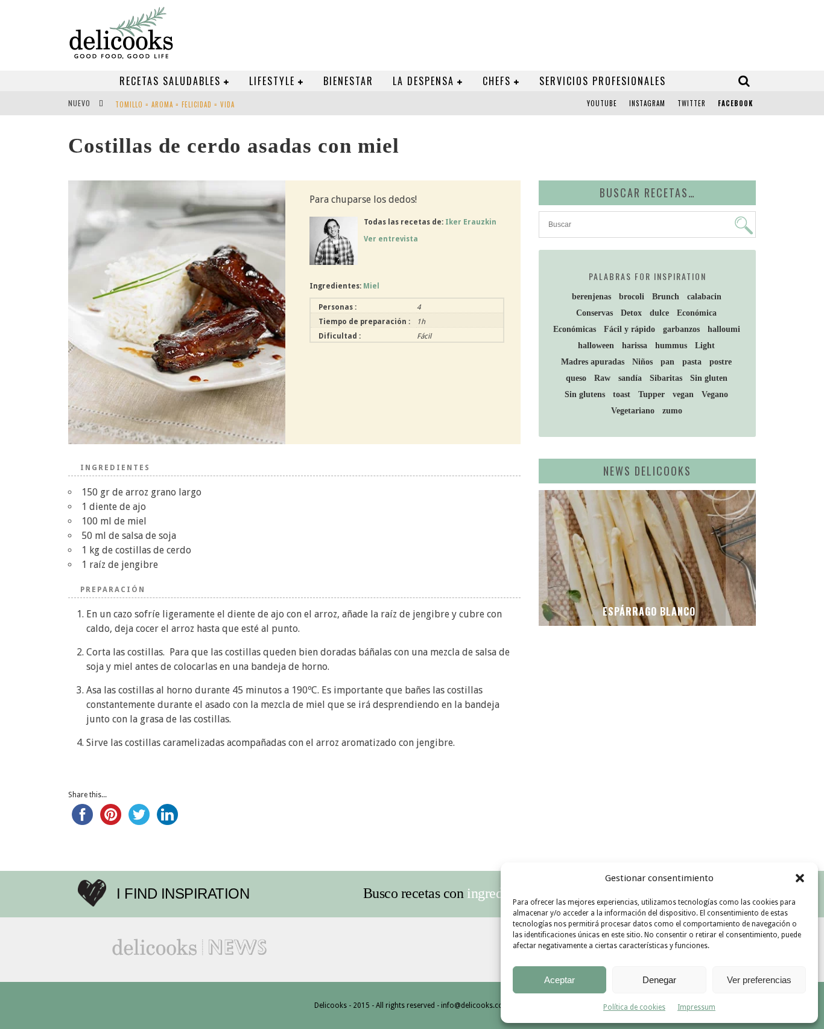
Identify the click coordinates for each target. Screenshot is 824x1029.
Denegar (659, 980)
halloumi (724, 329)
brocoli (631, 296)
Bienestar (348, 81)
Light (705, 345)
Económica (697, 312)
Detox (631, 312)
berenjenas (591, 296)
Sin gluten (708, 378)
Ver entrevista (391, 239)
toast (621, 394)
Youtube (602, 103)
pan (667, 361)
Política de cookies (634, 1007)
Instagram (647, 103)
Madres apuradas (592, 361)
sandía (630, 378)
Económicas (574, 329)
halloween (596, 345)
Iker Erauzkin (470, 222)
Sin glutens (585, 394)
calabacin (704, 296)
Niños (642, 361)
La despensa (423, 81)
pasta (692, 361)
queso (576, 378)
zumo (672, 410)
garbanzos (681, 329)
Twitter (691, 103)
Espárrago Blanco (648, 611)
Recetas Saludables (170, 81)
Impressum (696, 1007)
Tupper (651, 394)
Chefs (497, 81)
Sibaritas (666, 378)
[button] (800, 878)
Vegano (715, 394)
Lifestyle (272, 81)
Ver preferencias (759, 980)
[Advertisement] (644, 728)
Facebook (735, 103)
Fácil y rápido (629, 329)
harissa (634, 345)
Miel (371, 286)
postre (720, 361)
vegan (683, 394)
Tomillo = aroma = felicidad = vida (175, 104)
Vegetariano (632, 410)
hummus (671, 345)
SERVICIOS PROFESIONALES (602, 81)
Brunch (665, 296)
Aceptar (559, 980)
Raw (602, 378)
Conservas (594, 312)
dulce (659, 312)
